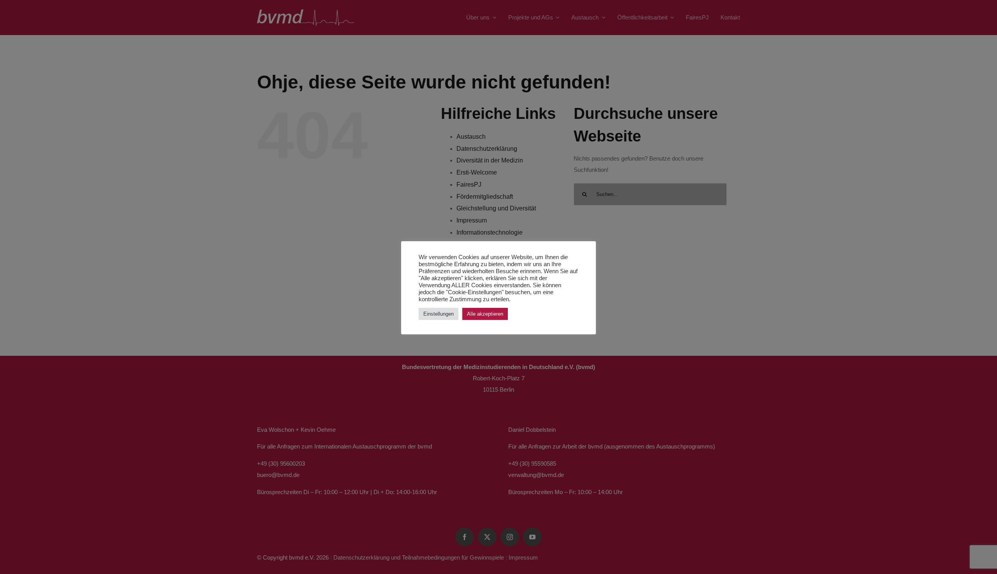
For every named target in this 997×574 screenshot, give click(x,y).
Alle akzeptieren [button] (485, 314)
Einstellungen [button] (438, 314)
